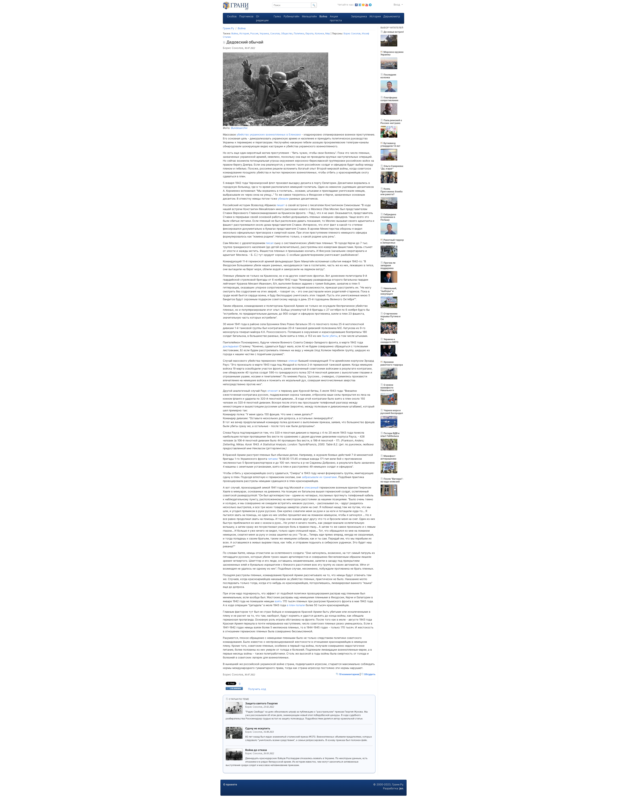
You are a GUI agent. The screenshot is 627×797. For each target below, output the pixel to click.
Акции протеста (336, 18)
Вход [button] (397, 4)
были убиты (329, 335)
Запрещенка (359, 16)
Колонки (319, 33)
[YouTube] (366, 4)
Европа (309, 33)
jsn (401, 788)
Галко (277, 16)
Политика (299, 33)
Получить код (257, 689)
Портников (246, 16)
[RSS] (363, 4)
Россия (254, 33)
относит (272, 390)
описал (292, 360)
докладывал (231, 346)
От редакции (262, 18)
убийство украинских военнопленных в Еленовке (269, 134)
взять (278, 601)
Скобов (232, 16)
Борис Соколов (352, 33)
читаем (272, 458)
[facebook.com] (356, 4)
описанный (311, 487)
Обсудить (369, 674)
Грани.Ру (228, 28)
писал (269, 243)
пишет (281, 205)
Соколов (275, 33)
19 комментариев (349, 674)
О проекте (230, 784)
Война (323, 16)
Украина (264, 33)
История (375, 16)
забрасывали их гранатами (319, 477)
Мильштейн (309, 16)
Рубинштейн (291, 16)
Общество (286, 33)
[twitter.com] (360, 4)
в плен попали (296, 605)
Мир (327, 33)
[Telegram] (370, 4)
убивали (283, 198)
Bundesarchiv (239, 128)
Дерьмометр (391, 16)
